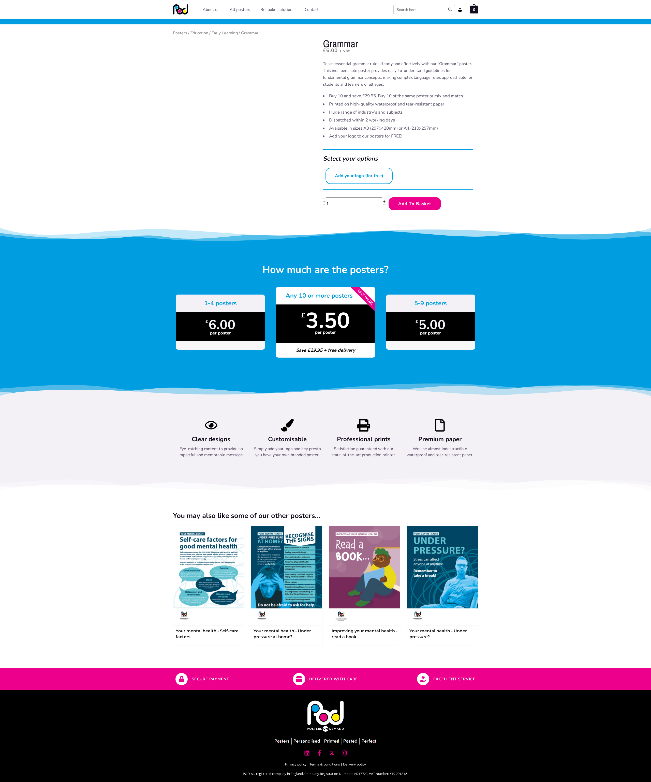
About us (211, 9)
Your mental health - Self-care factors (207, 633)
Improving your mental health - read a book (364, 633)
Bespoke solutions (277, 9)
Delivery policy (354, 764)
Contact (312, 9)
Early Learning (225, 33)
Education (199, 33)
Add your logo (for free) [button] (359, 176)
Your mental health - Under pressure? (438, 633)
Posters (180, 33)
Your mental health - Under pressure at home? (282, 633)
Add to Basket (414, 204)
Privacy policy (295, 764)
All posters (240, 9)
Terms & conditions (324, 764)
